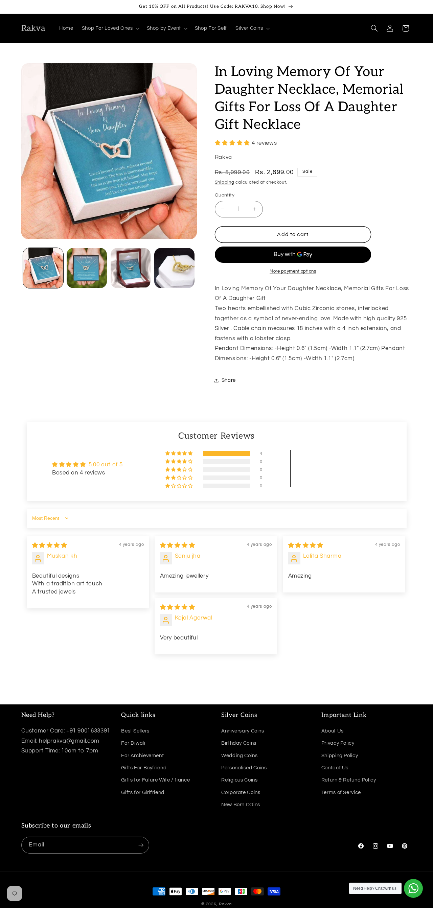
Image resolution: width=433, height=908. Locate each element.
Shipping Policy (339, 755)
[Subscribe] (141, 845)
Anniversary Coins (242, 731)
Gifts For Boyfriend (143, 767)
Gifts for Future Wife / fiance (155, 780)
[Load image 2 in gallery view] (87, 268)
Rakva (225, 904)
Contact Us (334, 767)
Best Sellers (135, 731)
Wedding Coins (239, 755)
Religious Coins (239, 780)
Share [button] (229, 380)
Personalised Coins (244, 767)
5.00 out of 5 (105, 465)
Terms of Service (341, 792)
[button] (109, 28)
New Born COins (240, 804)
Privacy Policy (338, 743)
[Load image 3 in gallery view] (131, 268)
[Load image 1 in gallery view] (43, 268)
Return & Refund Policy (348, 780)
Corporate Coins (240, 792)
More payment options (293, 271)
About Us (332, 731)
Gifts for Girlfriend (142, 792)
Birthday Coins (238, 743)
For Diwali (133, 743)
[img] (49, 545)
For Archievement (142, 755)
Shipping (224, 183)
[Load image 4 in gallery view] (174, 268)
